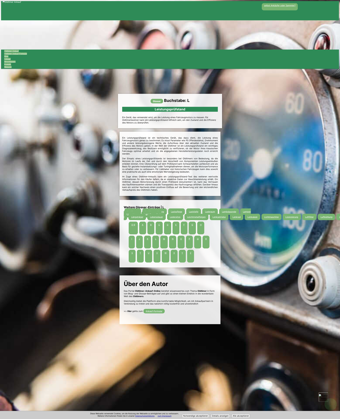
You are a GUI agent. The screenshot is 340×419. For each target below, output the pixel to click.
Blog (6, 56)
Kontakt (7, 64)
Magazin (8, 67)
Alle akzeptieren (241, 416)
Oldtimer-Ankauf (11, 51)
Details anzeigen (220, 416)
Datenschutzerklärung (144, 416)
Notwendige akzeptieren (195, 416)
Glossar (7, 59)
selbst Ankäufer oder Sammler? (280, 5)
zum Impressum (164, 416)
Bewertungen (10, 61)
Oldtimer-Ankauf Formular (15, 53)
